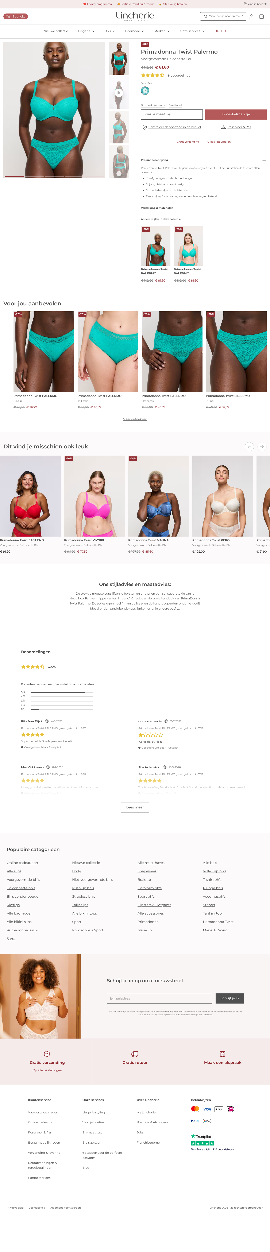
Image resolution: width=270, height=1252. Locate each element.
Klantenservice (39, 1100)
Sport (76, 922)
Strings (209, 905)
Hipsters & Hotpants (154, 905)
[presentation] (249, 446)
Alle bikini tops (84, 914)
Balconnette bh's (21, 888)
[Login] (251, 16)
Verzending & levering (44, 1153)
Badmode (132, 31)
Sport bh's (146, 897)
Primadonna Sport (87, 930)
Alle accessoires (151, 914)
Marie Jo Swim (215, 930)
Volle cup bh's (214, 871)
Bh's (108, 31)
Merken (159, 31)
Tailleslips (80, 905)
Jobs (140, 1132)
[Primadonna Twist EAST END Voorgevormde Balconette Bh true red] (30, 496)
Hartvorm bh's (150, 888)
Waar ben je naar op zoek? (226, 16)
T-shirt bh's (212, 880)
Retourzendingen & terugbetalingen (42, 1165)
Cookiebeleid (37, 1207)
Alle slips (14, 871)
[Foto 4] (74, 176)
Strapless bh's (83, 897)
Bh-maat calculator (153, 105)
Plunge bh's (213, 888)
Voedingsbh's (214, 897)
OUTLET (220, 31)
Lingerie (84, 31)
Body (76, 871)
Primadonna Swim (22, 930)
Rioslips (13, 905)
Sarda (11, 939)
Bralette (144, 880)
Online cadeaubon (22, 863)
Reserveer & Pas (239, 127)
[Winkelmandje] (261, 16)
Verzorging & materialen (157, 208)
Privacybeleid (190, 1011)
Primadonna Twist (218, 922)
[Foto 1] (14, 176)
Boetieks (18, 16)
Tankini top (212, 914)
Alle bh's (210, 863)
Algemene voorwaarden (65, 1207)
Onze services (190, 31)
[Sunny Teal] (145, 90)
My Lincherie (146, 1112)
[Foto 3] (54, 176)
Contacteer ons (39, 1178)
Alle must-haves (151, 863)
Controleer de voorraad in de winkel (174, 127)
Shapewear (147, 871)
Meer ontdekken (135, 419)
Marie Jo (145, 930)
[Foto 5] (94, 176)
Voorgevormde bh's (23, 880)
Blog (85, 1168)
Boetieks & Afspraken (152, 1122)
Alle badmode (19, 914)
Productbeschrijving (154, 160)
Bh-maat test (92, 1132)
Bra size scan (91, 1142)
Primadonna (148, 922)
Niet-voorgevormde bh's (92, 880)
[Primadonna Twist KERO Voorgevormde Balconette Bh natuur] (222, 496)
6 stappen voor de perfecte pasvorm (102, 1155)
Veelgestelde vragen (43, 1112)
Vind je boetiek (93, 1122)
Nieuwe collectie (56, 31)
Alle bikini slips (19, 922)
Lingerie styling (93, 1112)
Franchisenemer (149, 1142)
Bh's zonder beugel (23, 897)
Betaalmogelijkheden (44, 1142)
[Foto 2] (34, 176)
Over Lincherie (148, 1100)
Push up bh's (83, 888)
